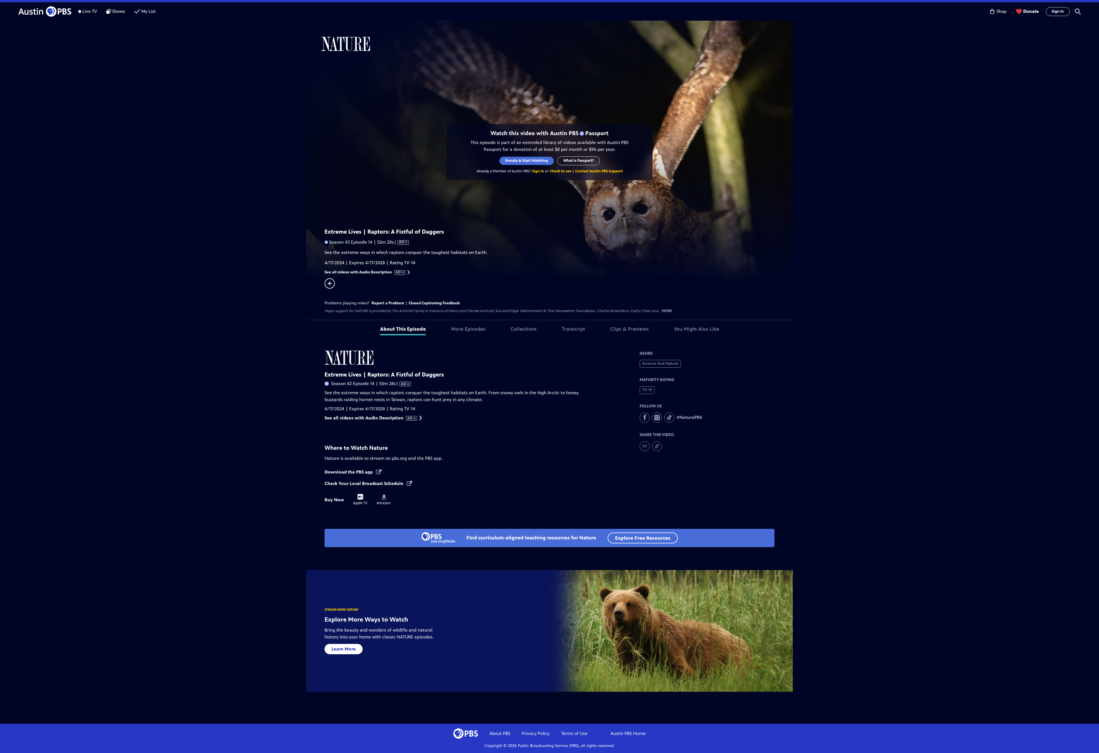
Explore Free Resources (642, 538)
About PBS (499, 733)
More (667, 311)
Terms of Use (574, 733)
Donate (1031, 11)
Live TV (89, 11)
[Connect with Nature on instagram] (657, 418)
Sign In (1058, 11)
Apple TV (360, 499)
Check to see (560, 171)
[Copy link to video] (657, 446)
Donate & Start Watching (526, 160)
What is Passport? (578, 160)
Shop (1002, 11)
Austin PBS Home (628, 733)
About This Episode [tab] (403, 329)
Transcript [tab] (573, 329)
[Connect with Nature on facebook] (645, 418)
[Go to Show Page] (557, 44)
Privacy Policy (536, 733)
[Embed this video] (645, 446)
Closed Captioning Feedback (434, 303)
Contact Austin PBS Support (599, 171)
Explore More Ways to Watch (366, 619)
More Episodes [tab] (468, 329)
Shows (118, 11)
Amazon (384, 499)
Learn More (343, 649)
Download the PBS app (349, 472)
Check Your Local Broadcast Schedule (364, 483)
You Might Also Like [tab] (696, 329)
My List (148, 11)
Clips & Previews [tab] (629, 329)
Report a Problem (387, 303)
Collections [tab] (524, 329)
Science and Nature (660, 363)
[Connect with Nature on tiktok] (669, 418)
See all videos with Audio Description (363, 272)
